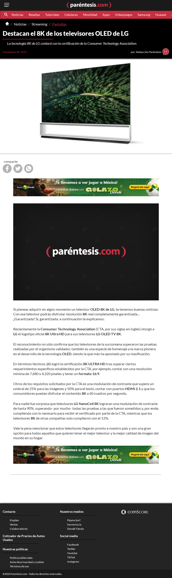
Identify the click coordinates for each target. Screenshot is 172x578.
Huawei (160, 15)
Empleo (14, 520)
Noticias (17, 15)
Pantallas (59, 24)
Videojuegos (123, 15)
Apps (106, 15)
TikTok (71, 557)
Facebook (73, 544)
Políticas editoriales (21, 557)
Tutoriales (52, 15)
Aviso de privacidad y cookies (27, 562)
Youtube (72, 553)
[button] (6, 14)
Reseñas (34, 15)
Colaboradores (19, 528)
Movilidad (90, 15)
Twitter (71, 549)
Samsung (144, 15)
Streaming (39, 24)
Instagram (73, 561)
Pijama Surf (73, 520)
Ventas (14, 524)
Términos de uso (19, 566)
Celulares (71, 15)
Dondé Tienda (75, 528)
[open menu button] (7, 5)
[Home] (7, 24)
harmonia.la (74, 524)
